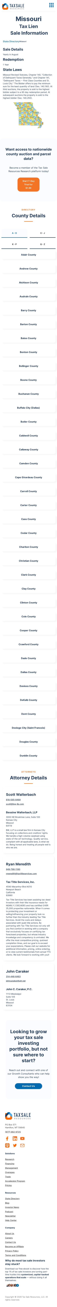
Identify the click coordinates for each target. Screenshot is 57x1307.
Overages (10, 1172)
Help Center (11, 1220)
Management (11, 1168)
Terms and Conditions (15, 1255)
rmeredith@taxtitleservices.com (21, 873)
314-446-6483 (13, 976)
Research (9, 1159)
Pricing (8, 1185)
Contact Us (10, 1242)
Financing (9, 1163)
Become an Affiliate (14, 1246)
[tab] (14, 233)
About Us (9, 1233)
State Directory (11, 41)
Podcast (9, 1211)
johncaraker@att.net (16, 981)
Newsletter (10, 1216)
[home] (13, 5)
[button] (51, 5)
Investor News (12, 1207)
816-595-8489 (13, 799)
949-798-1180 (13, 869)
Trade (8, 1176)
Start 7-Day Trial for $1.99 (29, 184)
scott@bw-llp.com (15, 804)
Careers (9, 1238)
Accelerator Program (15, 1181)
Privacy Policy (12, 1251)
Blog (7, 1203)
